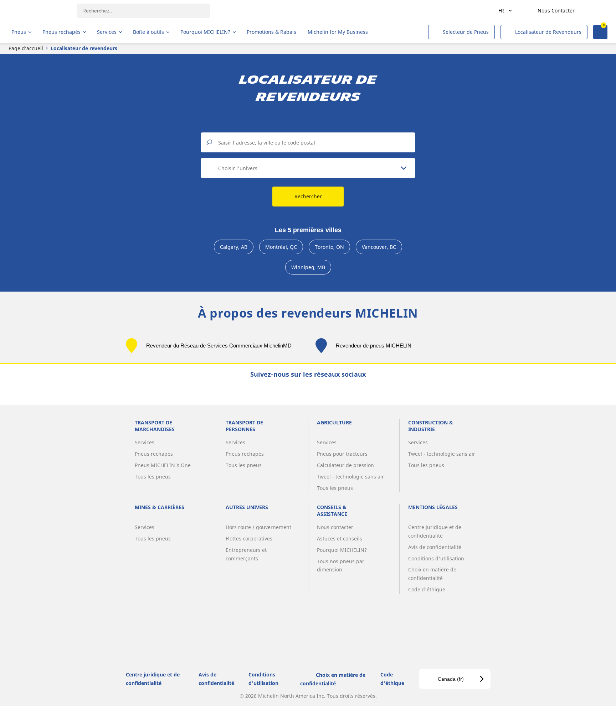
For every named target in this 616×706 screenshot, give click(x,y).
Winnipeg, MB (308, 267)
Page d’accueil (26, 48)
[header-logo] (39, 10)
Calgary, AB (233, 247)
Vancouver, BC (379, 247)
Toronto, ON (329, 247)
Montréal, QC (281, 247)
